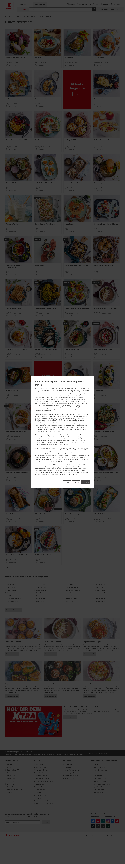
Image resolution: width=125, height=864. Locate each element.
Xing (103, 821)
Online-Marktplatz (24, 4)
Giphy (103, 826)
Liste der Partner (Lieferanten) (68, 474)
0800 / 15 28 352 (30, 751)
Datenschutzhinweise (91, 835)
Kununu (93, 826)
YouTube (98, 821)
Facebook (93, 821)
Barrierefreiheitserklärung (113, 835)
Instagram (108, 821)
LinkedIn (112, 821)
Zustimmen (85, 482)
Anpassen (76, 482)
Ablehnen (67, 482)
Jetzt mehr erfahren (70, 717)
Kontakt (118, 9)
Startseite (8, 16)
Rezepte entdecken (12, 654)
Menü (24, 9)
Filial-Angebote (40, 4)
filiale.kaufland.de (12, 760)
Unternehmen (104, 9)
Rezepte (19, 16)
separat (47, 396)
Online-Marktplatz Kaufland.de (104, 760)
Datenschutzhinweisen (42, 444)
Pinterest (117, 821)
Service (37, 760)
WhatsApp (108, 826)
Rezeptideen (31, 16)
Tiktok (98, 826)
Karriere (112, 9)
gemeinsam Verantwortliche (61, 396)
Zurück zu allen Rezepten (13, 610)
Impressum (82, 835)
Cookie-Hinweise (102, 835)
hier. (66, 444)
